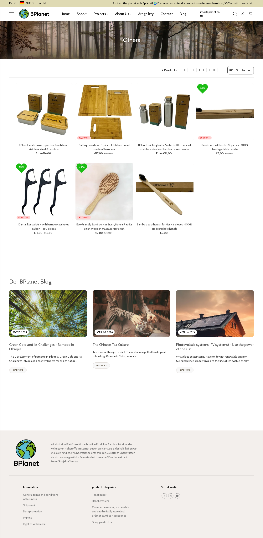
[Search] (234, 13)
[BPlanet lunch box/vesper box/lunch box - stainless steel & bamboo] (44, 112)
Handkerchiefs (100, 501)
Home (65, 14)
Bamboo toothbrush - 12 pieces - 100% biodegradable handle (225, 147)
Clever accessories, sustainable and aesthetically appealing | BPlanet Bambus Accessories (110, 511)
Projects (100, 14)
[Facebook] (164, 496)
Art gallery (146, 14)
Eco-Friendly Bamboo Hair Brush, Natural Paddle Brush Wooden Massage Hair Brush (104, 226)
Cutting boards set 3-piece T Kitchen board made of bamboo (104, 147)
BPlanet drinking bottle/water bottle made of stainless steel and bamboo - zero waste (164, 147)
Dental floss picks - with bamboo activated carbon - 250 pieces (43, 226)
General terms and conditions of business (41, 497)
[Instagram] (171, 496)
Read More (18, 370)
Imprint (27, 517)
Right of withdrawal (34, 524)
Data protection (32, 511)
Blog (183, 14)
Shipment (29, 505)
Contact (167, 14)
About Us (122, 14)
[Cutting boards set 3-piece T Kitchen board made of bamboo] (104, 112)
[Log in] (242, 13)
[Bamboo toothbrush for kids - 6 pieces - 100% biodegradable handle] (164, 191)
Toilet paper (99, 494)
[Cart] (250, 13)
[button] (11, 13)
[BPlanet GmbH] (34, 14)
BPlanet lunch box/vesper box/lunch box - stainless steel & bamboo (44, 147)
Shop (81, 14)
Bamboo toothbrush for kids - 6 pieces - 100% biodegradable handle (164, 226)
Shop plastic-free (102, 522)
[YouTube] (177, 496)
